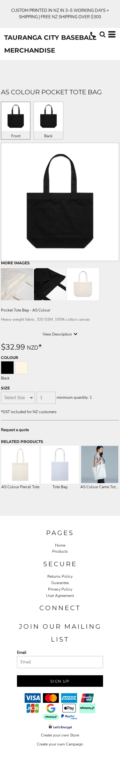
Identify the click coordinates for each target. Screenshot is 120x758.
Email (22, 652)
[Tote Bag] (60, 464)
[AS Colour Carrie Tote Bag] (99, 464)
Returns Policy (60, 576)
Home (60, 545)
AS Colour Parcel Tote (20, 487)
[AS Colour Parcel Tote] (20, 464)
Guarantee (60, 582)
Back (48, 136)
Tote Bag (60, 487)
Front (15, 136)
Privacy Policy (60, 589)
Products (60, 551)
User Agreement (60, 595)
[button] (102, 34)
